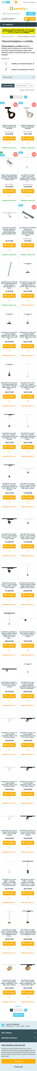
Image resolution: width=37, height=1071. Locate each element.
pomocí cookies (23, 1050)
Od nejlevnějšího (21, 85)
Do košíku (10, 138)
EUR (8, 2)
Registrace (26, 2)
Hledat (31, 13)
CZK (3, 2)
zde (7, 1056)
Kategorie (9, 24)
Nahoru (18, 1006)
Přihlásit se (33, 2)
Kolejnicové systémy (8, 36)
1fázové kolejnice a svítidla (26, 36)
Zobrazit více (5, 58)
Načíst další (19, 1015)
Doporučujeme (8, 85)
